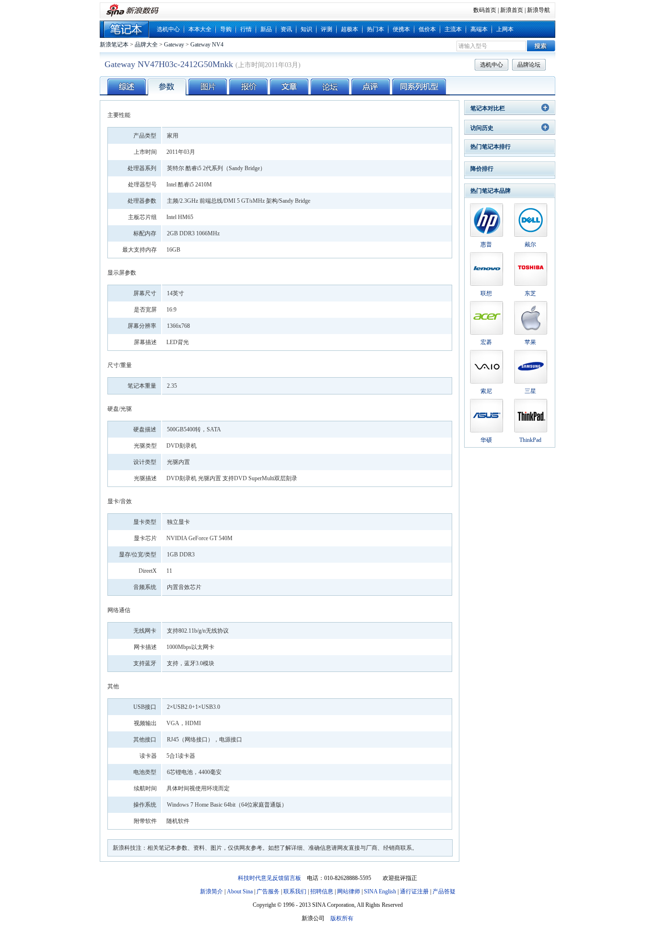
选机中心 (168, 29)
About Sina (240, 891)
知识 (306, 29)
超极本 (349, 29)
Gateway (174, 44)
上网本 (505, 29)
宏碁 (486, 342)
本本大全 (199, 29)
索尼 (486, 391)
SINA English (380, 891)
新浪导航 (538, 10)
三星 (530, 391)
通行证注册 (414, 891)
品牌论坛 (528, 64)
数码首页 (484, 10)
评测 (326, 29)
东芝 (530, 293)
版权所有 (341, 918)
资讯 (286, 29)
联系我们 (294, 891)
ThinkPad (530, 440)
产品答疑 (444, 891)
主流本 (453, 29)
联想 (486, 293)
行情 (246, 29)
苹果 (530, 342)
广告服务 (268, 891)
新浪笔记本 (114, 44)
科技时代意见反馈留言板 (269, 878)
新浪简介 (211, 891)
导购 (226, 29)
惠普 (486, 244)
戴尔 (530, 244)
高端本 (479, 29)
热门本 (375, 29)
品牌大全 (146, 44)
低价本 (427, 29)
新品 (266, 29)
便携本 (401, 29)
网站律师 (348, 891)
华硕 (486, 440)
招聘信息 (321, 891)
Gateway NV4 (206, 44)
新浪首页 (511, 10)
